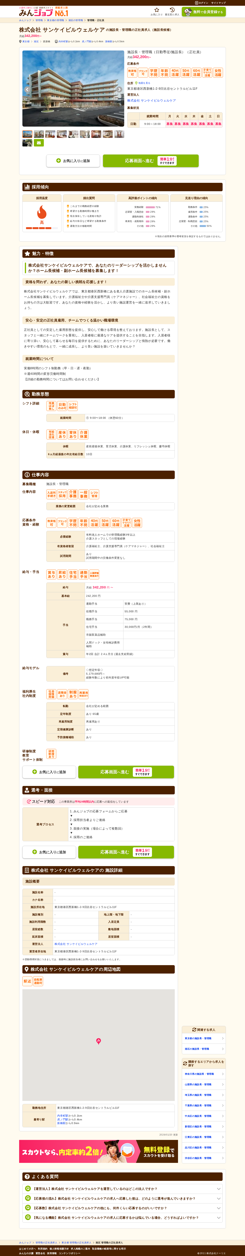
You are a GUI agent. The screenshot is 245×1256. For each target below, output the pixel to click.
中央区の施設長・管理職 (198, 1116)
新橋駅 (109, 41)
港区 (36, 41)
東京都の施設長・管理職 (198, 1038)
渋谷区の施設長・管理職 (198, 1158)
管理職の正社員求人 (46, 1242)
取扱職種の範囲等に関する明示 (109, 1249)
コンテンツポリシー (70, 1253)
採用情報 (52, 1253)
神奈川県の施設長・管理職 (199, 1074)
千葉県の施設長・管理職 (198, 1105)
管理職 (39, 20)
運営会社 (40, 1253)
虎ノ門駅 (87, 41)
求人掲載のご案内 (80, 1249)
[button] (98, 1041)
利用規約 (43, 1249)
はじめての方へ (27, 1249)
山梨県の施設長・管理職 (198, 1084)
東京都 (26, 41)
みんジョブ (25, 20)
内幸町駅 (63, 41)
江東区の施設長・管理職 (198, 1137)
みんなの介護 (26, 1253)
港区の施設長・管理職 (197, 1049)
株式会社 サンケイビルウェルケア (151, 100)
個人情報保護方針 (59, 1249)
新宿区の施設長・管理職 (198, 1126)
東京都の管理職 (55, 20)
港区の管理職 (76, 20)
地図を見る (144, 83)
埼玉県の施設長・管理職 (198, 1095)
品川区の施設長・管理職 (198, 1147)
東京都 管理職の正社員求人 (76, 1242)
